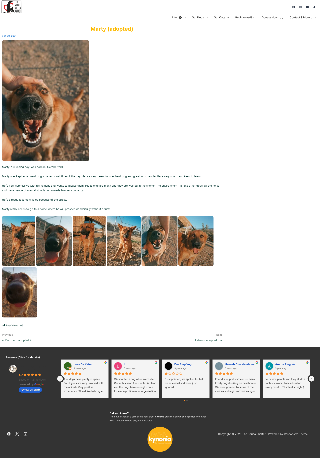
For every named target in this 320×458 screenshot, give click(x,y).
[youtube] (307, 7)
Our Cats (219, 17)
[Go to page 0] (184, 400)
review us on (29, 389)
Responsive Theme (296, 434)
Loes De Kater (83, 364)
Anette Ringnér (285, 364)
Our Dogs (198, 17)
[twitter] (17, 433)
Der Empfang (183, 364)
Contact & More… (301, 17)
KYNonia (159, 416)
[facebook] (293, 7)
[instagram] (300, 7)
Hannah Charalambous (239, 364)
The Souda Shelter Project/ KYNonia (32, 368)
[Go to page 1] (187, 400)
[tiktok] (314, 7)
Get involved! (243, 17)
